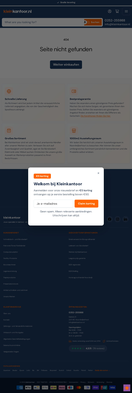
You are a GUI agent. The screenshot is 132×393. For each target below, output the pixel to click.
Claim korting (86, 203)
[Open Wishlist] (126, 387)
